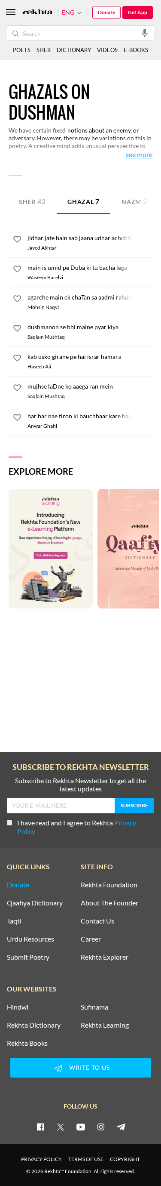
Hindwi (17, 1007)
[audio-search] (145, 33)
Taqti (14, 920)
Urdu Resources (30, 939)
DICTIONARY (74, 49)
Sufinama (94, 1007)
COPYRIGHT (125, 1159)
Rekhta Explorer (104, 957)
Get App (137, 12)
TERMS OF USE (85, 1159)
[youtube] (81, 1126)
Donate (106, 12)
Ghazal (83, 201)
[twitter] (60, 1126)
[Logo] (37, 13)
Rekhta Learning (105, 1025)
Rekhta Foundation (109, 884)
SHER (43, 49)
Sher (32, 201)
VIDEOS (107, 49)
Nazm (134, 201)
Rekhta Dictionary (34, 1025)
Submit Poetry (28, 957)
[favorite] (17, 240)
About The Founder (109, 902)
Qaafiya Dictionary (35, 902)
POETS (21, 49)
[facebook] (40, 1126)
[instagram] (101, 1126)
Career (91, 939)
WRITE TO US (89, 1067)
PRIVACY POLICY (41, 1159)
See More (139, 154)
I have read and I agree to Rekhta (76, 826)
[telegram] (121, 1126)
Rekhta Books (27, 1043)
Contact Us (97, 920)
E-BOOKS (136, 49)
